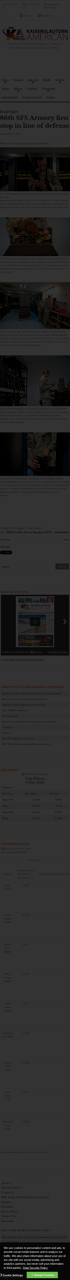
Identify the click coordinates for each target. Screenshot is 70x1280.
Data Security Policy (35, 1267)
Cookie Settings (13, 1275)
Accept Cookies (44, 1274)
